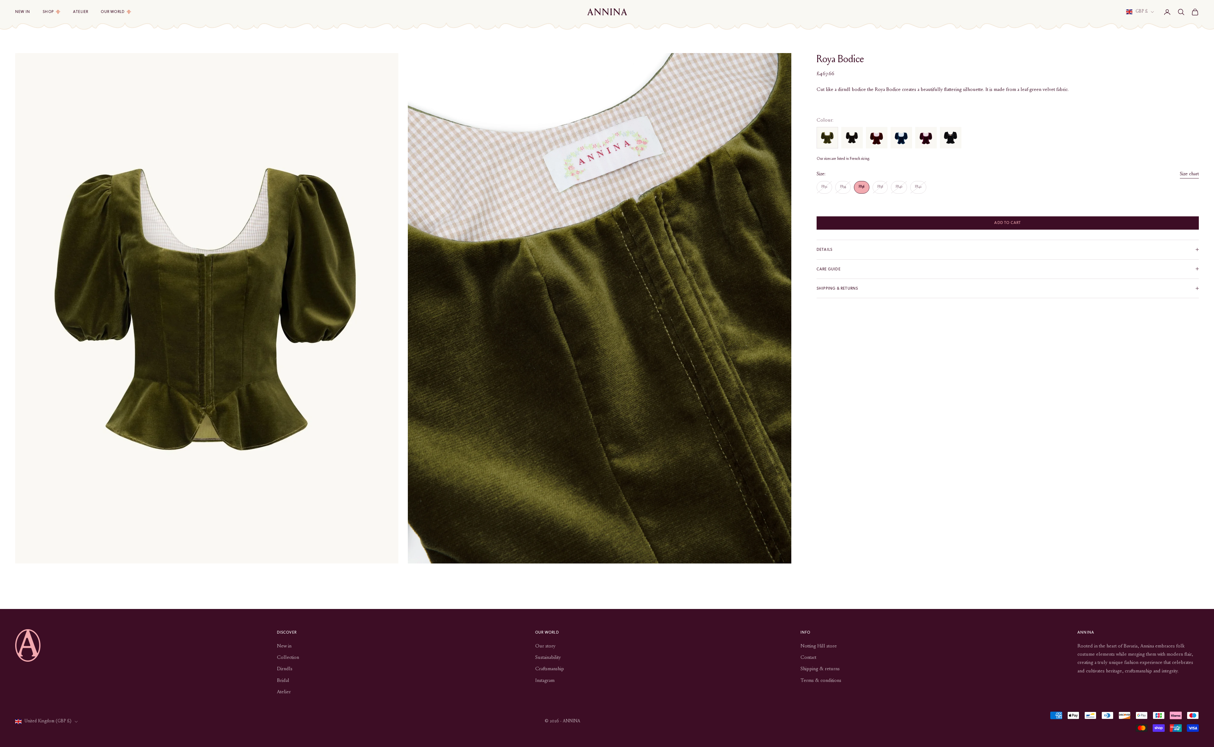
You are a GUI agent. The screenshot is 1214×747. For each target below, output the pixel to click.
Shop (48, 11)
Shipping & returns (820, 669)
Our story (545, 646)
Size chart (1189, 174)
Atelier (80, 11)
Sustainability (548, 657)
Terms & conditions (820, 680)
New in (22, 11)
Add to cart (1007, 222)
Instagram (545, 680)
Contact (808, 657)
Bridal (283, 680)
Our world (113, 11)
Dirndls (284, 669)
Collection (288, 657)
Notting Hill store (818, 646)
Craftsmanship (549, 669)
